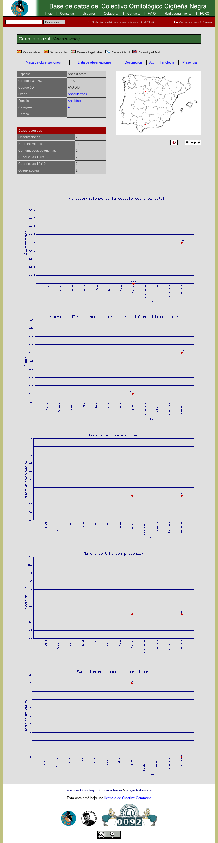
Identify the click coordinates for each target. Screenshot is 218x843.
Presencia (189, 62)
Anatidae (74, 101)
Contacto (133, 13)
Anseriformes (77, 94)
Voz (151, 62)
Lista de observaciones (94, 62)
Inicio (49, 13)
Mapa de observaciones (43, 62)
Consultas (67, 13)
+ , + (71, 114)
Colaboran (111, 13)
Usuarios (89, 13)
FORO (204, 13)
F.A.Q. (152, 13)
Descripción (133, 62)
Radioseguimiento (178, 13)
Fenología (167, 62)
